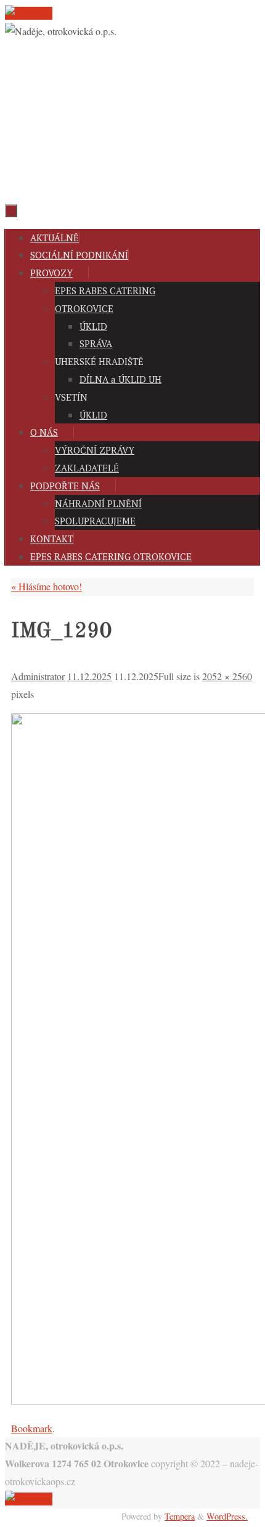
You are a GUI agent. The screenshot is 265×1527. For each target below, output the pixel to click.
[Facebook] (28, 13)
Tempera (180, 1516)
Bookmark (31, 1428)
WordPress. (227, 1516)
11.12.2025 (89, 676)
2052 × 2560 (227, 676)
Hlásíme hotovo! (46, 586)
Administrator (38, 676)
